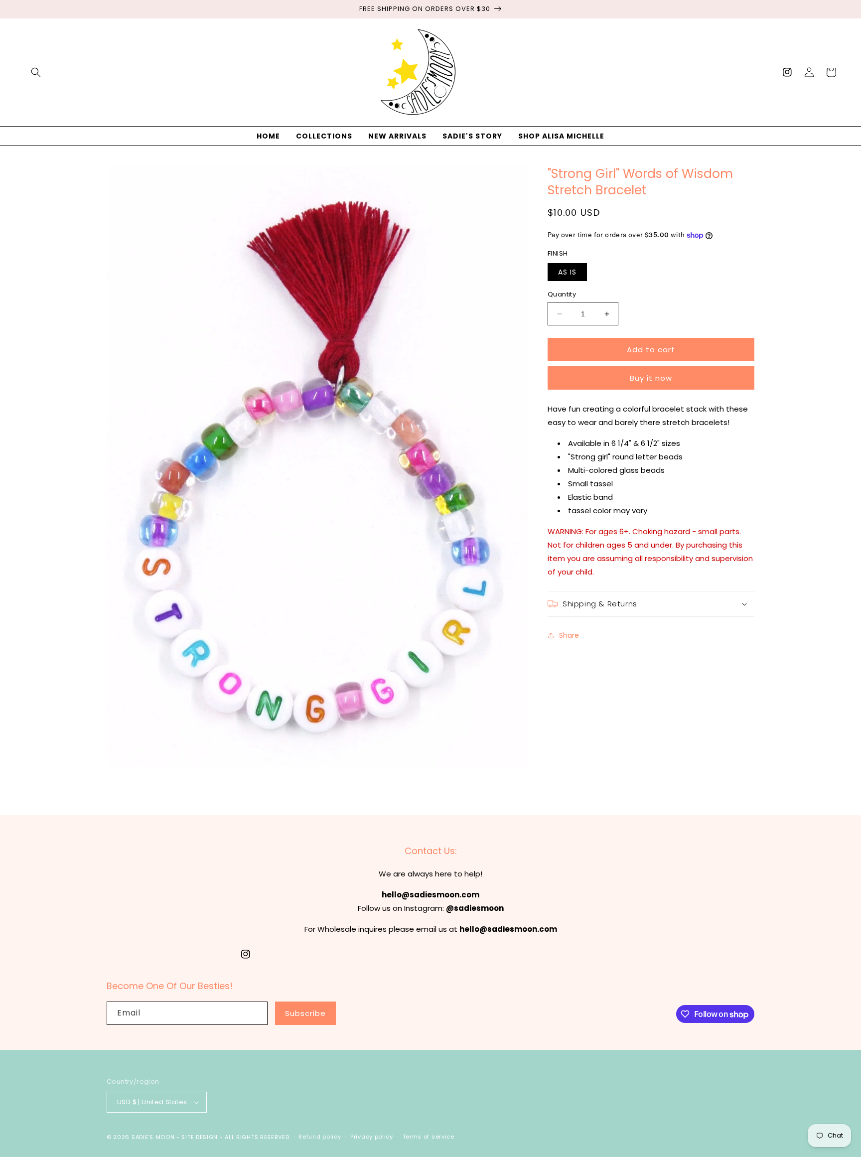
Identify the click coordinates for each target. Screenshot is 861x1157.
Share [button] (569, 635)
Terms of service (428, 1137)
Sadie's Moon (153, 1137)
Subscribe (305, 1013)
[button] (36, 72)
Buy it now (651, 378)
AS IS (567, 272)
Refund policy (319, 1137)
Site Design (199, 1137)
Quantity (562, 294)
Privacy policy (371, 1137)
